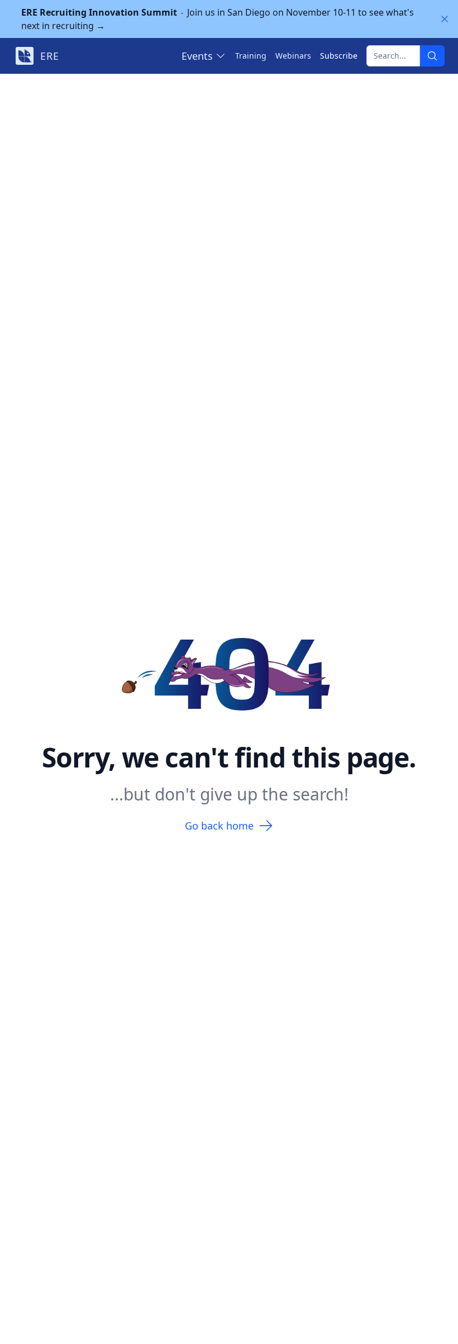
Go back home (219, 825)
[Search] (432, 55)
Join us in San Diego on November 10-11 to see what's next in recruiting (217, 19)
